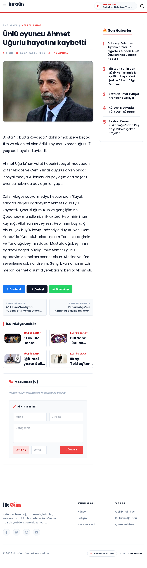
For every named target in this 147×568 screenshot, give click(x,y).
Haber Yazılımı (104, 553)
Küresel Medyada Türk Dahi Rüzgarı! (122, 109)
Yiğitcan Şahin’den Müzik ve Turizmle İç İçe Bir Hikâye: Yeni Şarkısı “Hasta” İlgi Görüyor (122, 76)
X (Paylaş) (38, 289)
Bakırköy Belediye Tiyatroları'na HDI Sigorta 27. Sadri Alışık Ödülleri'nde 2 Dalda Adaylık (123, 51)
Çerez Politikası (125, 524)
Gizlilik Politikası (125, 511)
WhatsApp (62, 289)
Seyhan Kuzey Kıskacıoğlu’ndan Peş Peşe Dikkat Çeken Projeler (124, 127)
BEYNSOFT (137, 553)
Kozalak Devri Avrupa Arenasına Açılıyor (124, 96)
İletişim (82, 518)
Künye (82, 511)
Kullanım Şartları (126, 518)
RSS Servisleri (86, 524)
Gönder (71, 449)
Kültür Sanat (32, 25)
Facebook (16, 289)
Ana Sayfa (10, 25)
